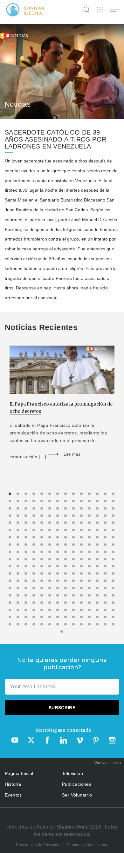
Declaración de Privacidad (39, 845)
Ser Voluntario (77, 794)
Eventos (13, 794)
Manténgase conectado (64, 730)
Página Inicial (19, 773)
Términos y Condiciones (87, 845)
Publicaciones (76, 784)
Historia (13, 784)
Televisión (72, 773)
